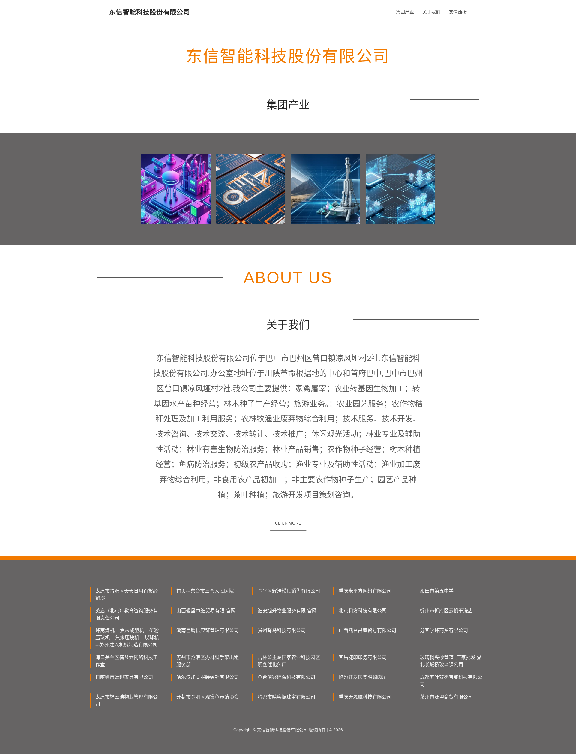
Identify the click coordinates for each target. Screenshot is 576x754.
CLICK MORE (288, 523)
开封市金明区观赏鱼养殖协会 (207, 696)
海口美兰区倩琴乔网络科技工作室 (126, 661)
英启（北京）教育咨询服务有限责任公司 (126, 614)
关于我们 (431, 11)
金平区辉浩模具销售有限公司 (289, 590)
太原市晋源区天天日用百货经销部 (126, 594)
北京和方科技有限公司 (363, 610)
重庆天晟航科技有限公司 (365, 696)
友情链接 (458, 11)
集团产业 (405, 11)
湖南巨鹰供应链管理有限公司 (207, 630)
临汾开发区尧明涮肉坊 (363, 677)
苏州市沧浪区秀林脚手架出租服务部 (207, 661)
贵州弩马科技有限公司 (282, 630)
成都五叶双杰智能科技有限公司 (451, 681)
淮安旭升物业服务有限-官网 (287, 610)
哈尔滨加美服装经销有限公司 (207, 677)
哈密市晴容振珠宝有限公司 (286, 696)
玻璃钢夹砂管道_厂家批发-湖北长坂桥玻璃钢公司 (451, 661)
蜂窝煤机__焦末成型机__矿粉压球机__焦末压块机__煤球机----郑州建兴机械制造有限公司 (127, 637)
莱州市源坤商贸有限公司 (446, 696)
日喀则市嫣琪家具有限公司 (124, 677)
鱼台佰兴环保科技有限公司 (286, 677)
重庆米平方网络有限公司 (365, 590)
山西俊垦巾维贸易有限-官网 (206, 610)
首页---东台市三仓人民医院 (205, 590)
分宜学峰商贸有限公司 (444, 630)
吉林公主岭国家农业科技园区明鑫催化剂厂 (289, 661)
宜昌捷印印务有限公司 (363, 657)
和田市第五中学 (437, 590)
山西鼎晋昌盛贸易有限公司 (367, 630)
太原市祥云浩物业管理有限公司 (126, 700)
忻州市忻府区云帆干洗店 (446, 610)
